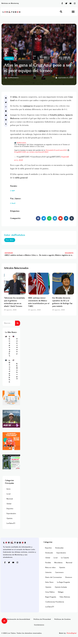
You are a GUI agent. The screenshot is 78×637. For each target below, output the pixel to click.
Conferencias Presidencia (54, 602)
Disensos (68, 577)
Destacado (49, 553)
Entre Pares (49, 582)
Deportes (9, 58)
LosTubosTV (11, 523)
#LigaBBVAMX (20, 152)
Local (8, 494)
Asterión (48, 572)
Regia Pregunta (50, 597)
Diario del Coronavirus (53, 577)
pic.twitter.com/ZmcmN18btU (38, 152)
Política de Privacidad (42, 619)
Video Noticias (65, 597)
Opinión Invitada (61, 587)
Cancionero (59, 572)
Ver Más (10, 240)
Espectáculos (11, 513)
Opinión (9, 518)
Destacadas (59, 548)
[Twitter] (66, 3)
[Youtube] (70, 3)
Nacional (10, 499)
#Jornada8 (49, 150)
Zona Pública (50, 592)
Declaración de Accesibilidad (18, 619)
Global (9, 504)
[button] (61, 11)
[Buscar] (17, 323)
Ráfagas (61, 592)
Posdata (48, 562)
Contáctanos (39, 625)
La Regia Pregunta (63, 582)
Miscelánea (58, 562)
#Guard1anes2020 (60, 150)
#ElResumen (21, 143)
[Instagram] (74, 3)
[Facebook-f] (62, 3)
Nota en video (50, 567)
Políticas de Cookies (62, 619)
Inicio (9, 489)
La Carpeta (65, 558)
